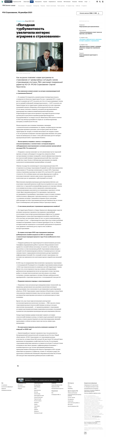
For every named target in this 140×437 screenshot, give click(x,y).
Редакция (3, 388)
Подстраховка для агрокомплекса (89, 26)
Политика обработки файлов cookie (92, 393)
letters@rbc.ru (97, 416)
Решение (43, 5)
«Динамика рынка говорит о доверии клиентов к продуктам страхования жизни (41, 380)
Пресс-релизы (61, 5)
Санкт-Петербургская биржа (90, 422)
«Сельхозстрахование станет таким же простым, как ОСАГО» (90, 33)
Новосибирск (37, 386)
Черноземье (37, 406)
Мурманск (36, 411)
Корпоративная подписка (57, 388)
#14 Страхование (9, 12)
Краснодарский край (39, 395)
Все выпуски (21, 5)
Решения (81, 53)
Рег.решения (71, 399)
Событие (78, 5)
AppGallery (70, 388)
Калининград (37, 393)
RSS (52, 392)
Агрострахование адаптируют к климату (88, 55)
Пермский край (37, 399)
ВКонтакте (20, 385)
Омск (35, 388)
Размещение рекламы (6, 390)
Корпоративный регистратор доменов (74, 395)
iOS (68, 385)
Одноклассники (21, 386)
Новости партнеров (51, 5)
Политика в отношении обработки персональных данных (92, 390)
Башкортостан (37, 390)
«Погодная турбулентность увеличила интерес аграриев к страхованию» (90, 40)
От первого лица (70, 5)
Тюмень (35, 404)
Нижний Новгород (38, 397)
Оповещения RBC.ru (56, 394)
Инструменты (82, 30)
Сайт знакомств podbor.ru (74, 402)
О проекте (84, 5)
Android (69, 386)
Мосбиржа (97, 421)
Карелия (36, 409)
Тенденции (82, 24)
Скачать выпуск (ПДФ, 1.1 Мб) (88, 13)
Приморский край (38, 413)
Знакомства (70, 401)
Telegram (20, 388)
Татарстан (36, 402)
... (89, 1)
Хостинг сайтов (71, 397)
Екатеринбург (37, 385)
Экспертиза (36, 5)
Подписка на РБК (55, 386)
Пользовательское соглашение (91, 388)
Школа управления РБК (73, 406)
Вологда (36, 392)
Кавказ (35, 407)
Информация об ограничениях (91, 385)
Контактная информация (7, 386)
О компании (4, 385)
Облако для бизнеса (72, 392)
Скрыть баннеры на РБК (56, 385)
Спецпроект (29, 5)
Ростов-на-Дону (37, 400)
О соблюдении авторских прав (91, 386)
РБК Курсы (70, 404)
